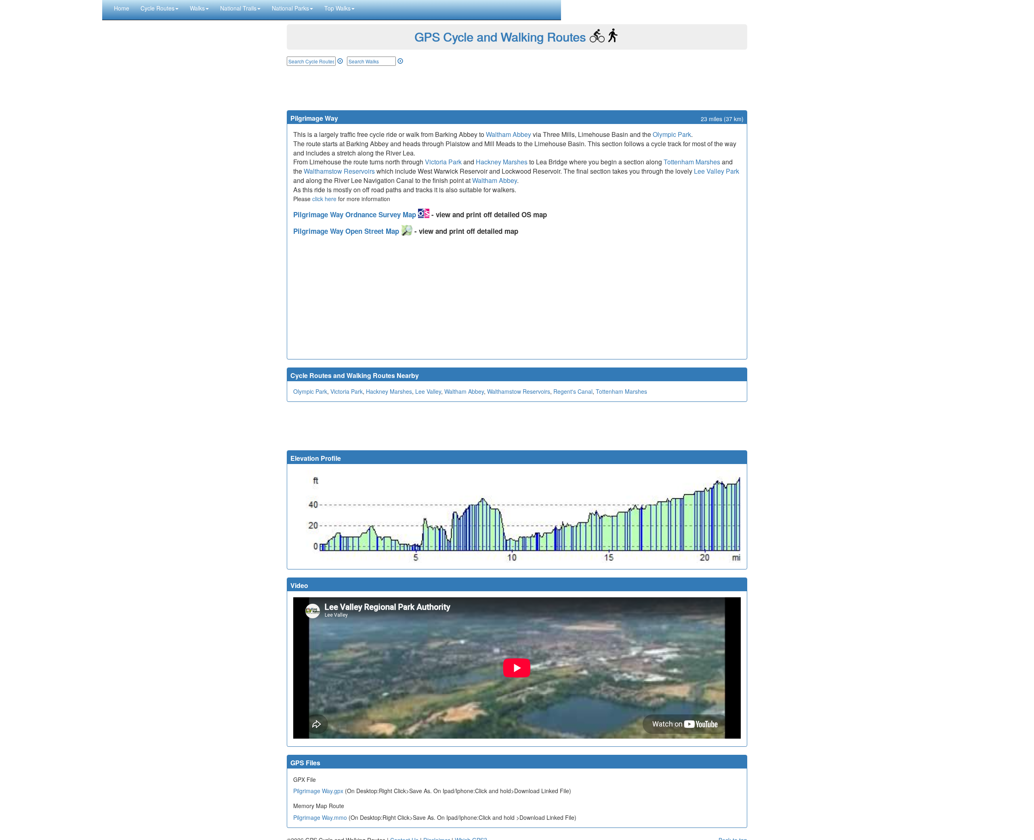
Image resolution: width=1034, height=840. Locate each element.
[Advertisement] (517, 88)
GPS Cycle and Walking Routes (500, 36)
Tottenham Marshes (692, 161)
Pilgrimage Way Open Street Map (347, 231)
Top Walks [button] (337, 8)
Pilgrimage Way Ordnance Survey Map (355, 214)
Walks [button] (197, 8)
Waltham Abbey (508, 134)
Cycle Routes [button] (157, 8)
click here (324, 199)
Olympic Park (672, 134)
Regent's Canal (573, 391)
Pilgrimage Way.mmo (320, 817)
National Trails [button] (238, 8)
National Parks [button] (290, 8)
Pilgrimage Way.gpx (318, 791)
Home (121, 8)
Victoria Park (443, 161)
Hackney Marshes (502, 161)
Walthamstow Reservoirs (339, 171)
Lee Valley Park (716, 171)
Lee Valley (428, 391)
